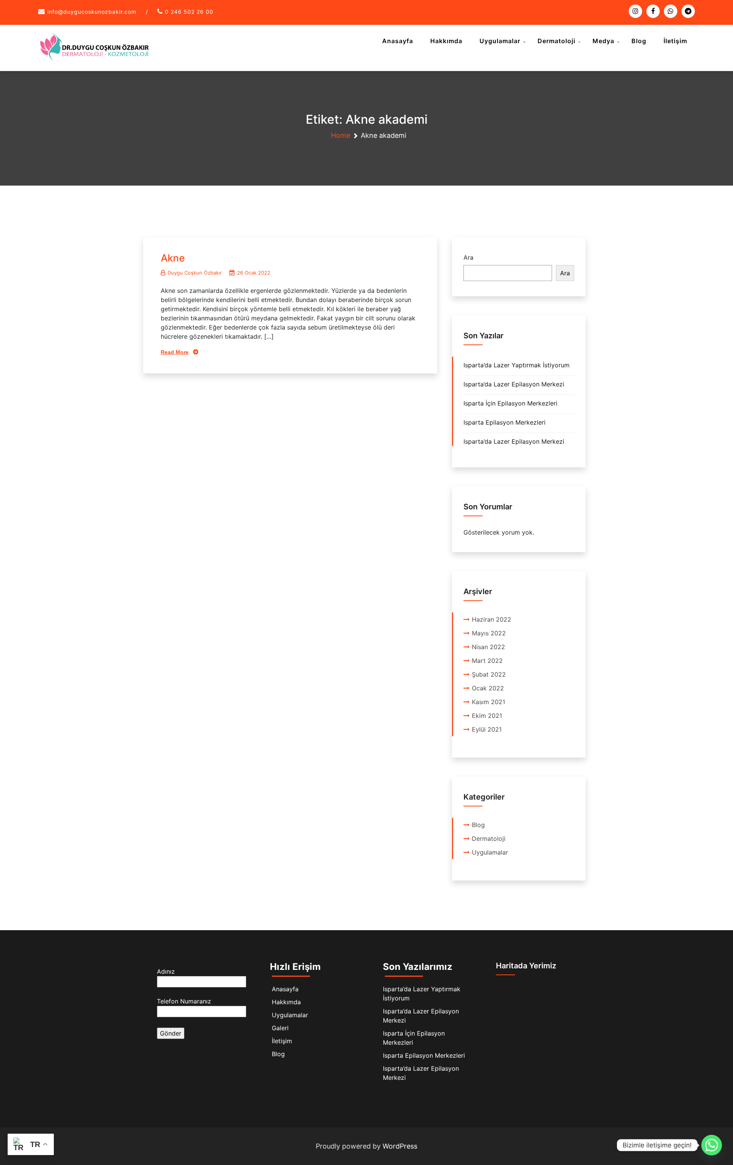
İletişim (675, 41)
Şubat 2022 (489, 674)
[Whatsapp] (711, 1145)
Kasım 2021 (488, 702)
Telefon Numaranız (184, 1001)
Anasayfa (397, 41)
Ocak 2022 (488, 688)
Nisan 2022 (488, 647)
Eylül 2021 (487, 729)
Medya (603, 41)
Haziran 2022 (491, 619)
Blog (638, 41)
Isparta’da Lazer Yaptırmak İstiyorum (516, 365)
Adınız (166, 971)
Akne (173, 258)
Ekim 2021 (487, 715)
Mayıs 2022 (489, 633)
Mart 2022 (487, 660)
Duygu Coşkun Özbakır (195, 273)
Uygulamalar (500, 41)
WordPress (400, 1146)
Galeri (280, 1028)
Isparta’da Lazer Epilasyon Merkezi (513, 384)
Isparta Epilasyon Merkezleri (504, 422)
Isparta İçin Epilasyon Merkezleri (510, 403)
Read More (175, 352)
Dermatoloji (556, 41)
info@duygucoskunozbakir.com (91, 11)
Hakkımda (446, 41)
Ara (468, 257)
